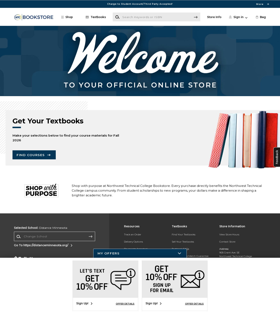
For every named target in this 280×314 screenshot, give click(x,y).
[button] (140, 4)
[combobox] (54, 237)
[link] (260, 17)
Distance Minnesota (40, 227)
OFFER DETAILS (125, 303)
